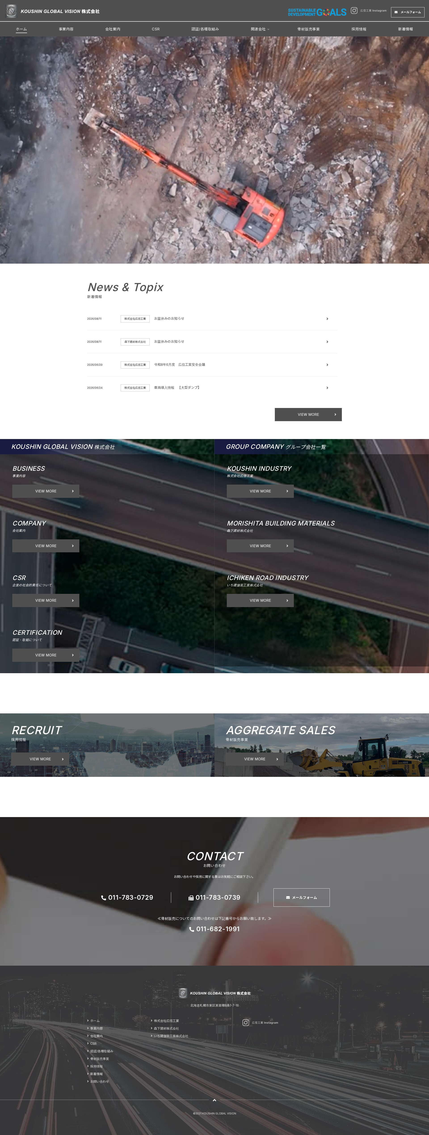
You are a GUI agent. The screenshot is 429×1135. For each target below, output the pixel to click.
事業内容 (66, 29)
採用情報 (358, 29)
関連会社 (258, 29)
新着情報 (405, 29)
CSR (156, 29)
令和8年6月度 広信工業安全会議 (179, 364)
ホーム (21, 29)
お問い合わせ (99, 1081)
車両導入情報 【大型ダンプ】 (177, 387)
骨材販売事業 (308, 29)
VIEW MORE (308, 414)
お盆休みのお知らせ (169, 318)
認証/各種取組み (205, 29)
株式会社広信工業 (166, 1021)
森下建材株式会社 (166, 1028)
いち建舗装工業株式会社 (171, 1036)
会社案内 (112, 29)
